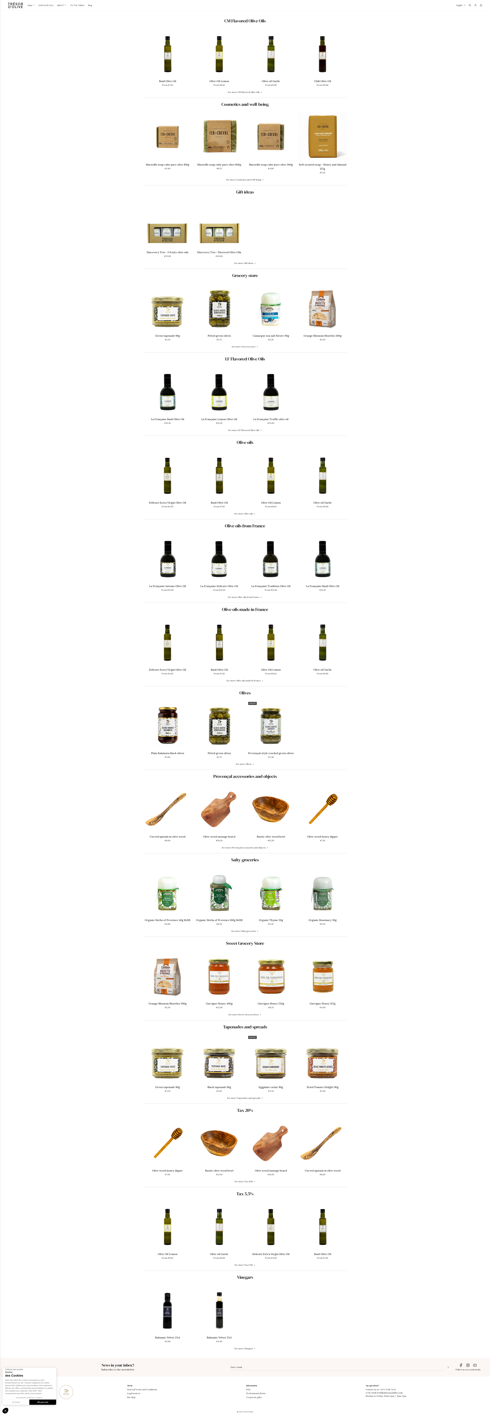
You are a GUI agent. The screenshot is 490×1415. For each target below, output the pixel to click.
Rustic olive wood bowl (271, 836)
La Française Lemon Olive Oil (219, 419)
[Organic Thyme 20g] (270, 891)
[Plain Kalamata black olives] (167, 724)
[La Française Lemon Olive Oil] (219, 390)
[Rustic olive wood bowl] (270, 808)
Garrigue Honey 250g (271, 1003)
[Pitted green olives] (219, 307)
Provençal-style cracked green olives (271, 753)
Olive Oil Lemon (219, 81)
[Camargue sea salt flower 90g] (270, 307)
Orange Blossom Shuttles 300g (323, 335)
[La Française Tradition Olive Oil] (270, 557)
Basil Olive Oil (167, 81)
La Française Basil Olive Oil (167, 419)
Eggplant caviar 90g (271, 1087)
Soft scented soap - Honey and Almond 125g (322, 166)
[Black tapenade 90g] (219, 1058)
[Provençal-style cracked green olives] (270, 724)
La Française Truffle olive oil (270, 419)
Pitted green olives (219, 335)
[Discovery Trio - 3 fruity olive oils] (167, 223)
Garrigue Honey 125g (322, 1003)
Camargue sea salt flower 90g (271, 335)
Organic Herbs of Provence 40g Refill (167, 920)
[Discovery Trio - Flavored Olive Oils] (219, 223)
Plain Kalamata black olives (167, 753)
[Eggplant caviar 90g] (270, 1058)
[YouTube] (474, 1366)
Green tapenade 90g (167, 335)
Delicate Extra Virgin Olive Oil (167, 502)
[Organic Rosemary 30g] (322, 891)
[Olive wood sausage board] (219, 808)
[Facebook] (461, 1366)
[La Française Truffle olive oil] (270, 390)
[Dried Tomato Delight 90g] (322, 1058)
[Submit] (448, 1367)
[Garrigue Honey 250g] (270, 974)
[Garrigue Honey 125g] (322, 974)
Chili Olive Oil (322, 81)
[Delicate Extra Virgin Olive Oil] (167, 474)
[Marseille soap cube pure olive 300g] (270, 136)
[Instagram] (467, 1366)
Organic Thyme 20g (271, 920)
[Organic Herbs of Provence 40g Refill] (167, 891)
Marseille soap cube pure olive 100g (167, 164)
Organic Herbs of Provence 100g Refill (219, 920)
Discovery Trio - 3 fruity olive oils (167, 252)
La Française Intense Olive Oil (167, 586)
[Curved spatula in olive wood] (167, 808)
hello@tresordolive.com (391, 1392)
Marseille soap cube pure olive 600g (219, 164)
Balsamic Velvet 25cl (167, 1337)
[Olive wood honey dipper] (322, 808)
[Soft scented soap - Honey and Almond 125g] (322, 136)
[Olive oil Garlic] (270, 52)
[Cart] (481, 5)
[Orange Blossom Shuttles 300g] (322, 307)
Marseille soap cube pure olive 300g (271, 164)
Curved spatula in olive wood (167, 836)
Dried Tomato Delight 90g (323, 1087)
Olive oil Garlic (271, 81)
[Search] (470, 5)
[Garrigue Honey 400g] (219, 974)
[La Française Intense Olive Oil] (167, 557)
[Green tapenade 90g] (167, 307)
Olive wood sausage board (219, 836)
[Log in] (475, 5)
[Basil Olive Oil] (167, 52)
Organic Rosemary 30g (323, 920)
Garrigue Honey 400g (219, 1003)
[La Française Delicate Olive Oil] (219, 557)
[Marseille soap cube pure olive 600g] (219, 136)
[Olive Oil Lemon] (219, 52)
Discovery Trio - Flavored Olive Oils (219, 252)
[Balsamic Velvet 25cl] (167, 1308)
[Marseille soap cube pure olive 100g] (167, 136)
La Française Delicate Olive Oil (219, 586)
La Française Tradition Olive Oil (270, 586)
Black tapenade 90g (219, 1087)
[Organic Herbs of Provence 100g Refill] (219, 891)
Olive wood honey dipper (322, 836)
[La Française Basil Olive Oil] (167, 390)
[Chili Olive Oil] (322, 52)
